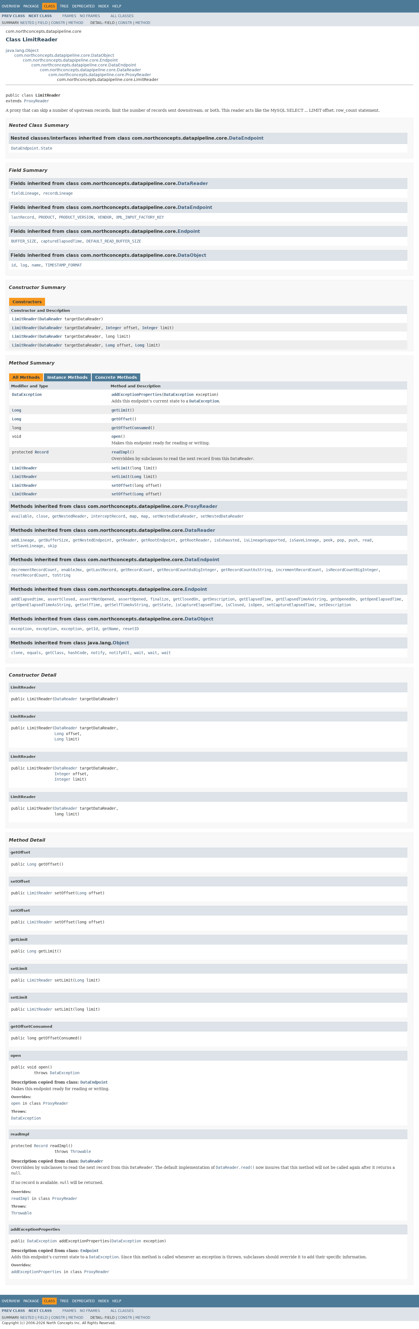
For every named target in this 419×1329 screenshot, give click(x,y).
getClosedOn (185, 599)
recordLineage (58, 193)
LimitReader (24, 319)
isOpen (255, 605)
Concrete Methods (116, 377)
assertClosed (61, 599)
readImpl (120, 452)
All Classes (122, 16)
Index (103, 6)
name (36, 265)
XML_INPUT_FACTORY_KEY (140, 217)
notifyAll (119, 652)
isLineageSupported (264, 540)
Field (43, 23)
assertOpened (132, 599)
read (366, 540)
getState (161, 605)
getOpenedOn (342, 599)
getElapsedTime (255, 599)
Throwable (80, 1151)
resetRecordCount (29, 575)
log (23, 265)
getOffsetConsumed (130, 428)
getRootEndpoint (158, 540)
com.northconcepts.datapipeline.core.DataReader (90, 70)
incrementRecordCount (298, 569)
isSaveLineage (304, 540)
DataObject (192, 255)
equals (34, 652)
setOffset (121, 485)
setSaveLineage (27, 546)
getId (92, 628)
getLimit (120, 410)
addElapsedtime (27, 599)
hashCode (77, 652)
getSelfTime (87, 605)
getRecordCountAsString (246, 569)
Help (116, 6)
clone (17, 652)
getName (110, 628)
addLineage (22, 540)
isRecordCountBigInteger (352, 569)
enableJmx (71, 569)
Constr (58, 23)
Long (110, 345)
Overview (11, 6)
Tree (64, 6)
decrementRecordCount (34, 569)
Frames (69, 16)
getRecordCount (136, 569)
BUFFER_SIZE (23, 241)
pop (340, 540)
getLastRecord (101, 569)
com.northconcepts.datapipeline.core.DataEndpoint (83, 65)
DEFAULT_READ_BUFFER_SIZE (113, 241)
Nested (27, 23)
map (133, 516)
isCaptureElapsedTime (198, 605)
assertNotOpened (97, 599)
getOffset (121, 419)
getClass (54, 652)
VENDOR (104, 217)
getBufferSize (53, 540)
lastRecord (22, 217)
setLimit (120, 468)
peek (328, 540)
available (21, 516)
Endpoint (189, 231)
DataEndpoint (246, 138)
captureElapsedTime (61, 241)
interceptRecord (108, 516)
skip (52, 546)
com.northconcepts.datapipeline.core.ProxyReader (99, 74)
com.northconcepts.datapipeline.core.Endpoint (70, 60)
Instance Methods (67, 377)
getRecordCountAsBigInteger (186, 569)
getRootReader (195, 540)
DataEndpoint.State (31, 148)
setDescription (335, 605)
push (353, 540)
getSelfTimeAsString (126, 605)
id (13, 265)
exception (21, 628)
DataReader (193, 183)
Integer (113, 327)
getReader (126, 540)
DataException (27, 394)
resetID (131, 628)
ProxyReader (36, 101)
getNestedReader (69, 516)
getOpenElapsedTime (380, 599)
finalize (159, 599)
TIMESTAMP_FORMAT (63, 265)
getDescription (219, 599)
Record (41, 452)
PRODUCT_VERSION (76, 217)
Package (31, 6)
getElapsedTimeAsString (301, 599)
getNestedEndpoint (92, 540)
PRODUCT (46, 217)
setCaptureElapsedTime (290, 605)
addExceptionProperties (136, 394)
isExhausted (226, 540)
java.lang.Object (22, 50)
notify (98, 652)
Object (121, 643)
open (116, 436)
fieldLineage (24, 193)
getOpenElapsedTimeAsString (40, 605)
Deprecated (83, 6)
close (42, 516)
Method (75, 23)
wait (138, 652)
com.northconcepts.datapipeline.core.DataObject (64, 55)
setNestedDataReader (174, 516)
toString (61, 575)
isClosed (234, 605)
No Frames (90, 16)
